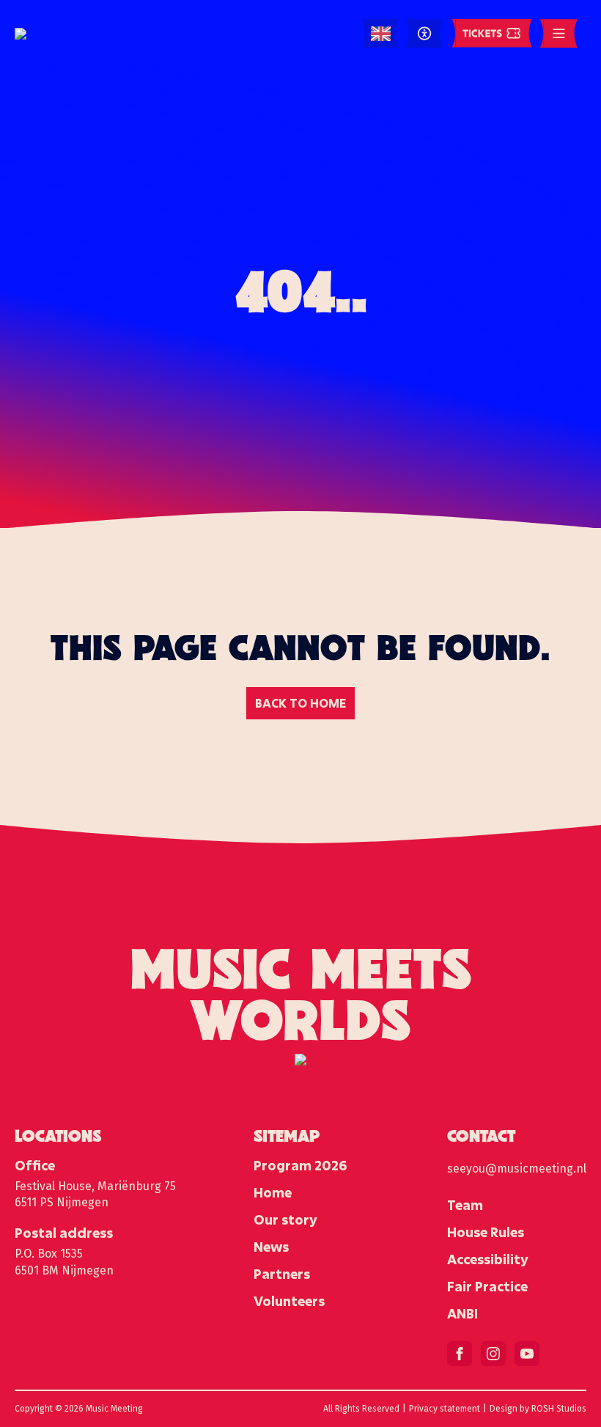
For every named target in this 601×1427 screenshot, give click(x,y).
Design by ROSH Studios (538, 1409)
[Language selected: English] (381, 34)
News (271, 1246)
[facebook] (459, 1353)
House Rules (485, 1232)
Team (465, 1205)
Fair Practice (487, 1286)
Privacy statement (444, 1409)
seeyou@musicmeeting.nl (516, 1168)
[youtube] (527, 1353)
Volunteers (289, 1301)
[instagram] (493, 1353)
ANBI (462, 1313)
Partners (282, 1274)
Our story (285, 1219)
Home (273, 1192)
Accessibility (487, 1259)
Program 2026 (300, 1165)
